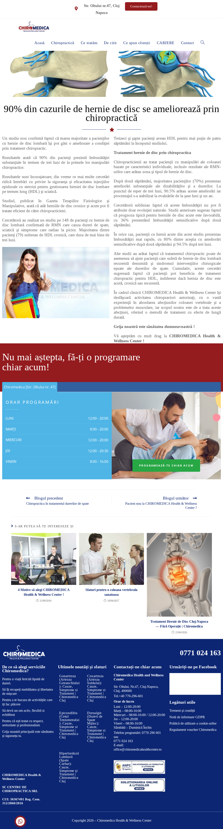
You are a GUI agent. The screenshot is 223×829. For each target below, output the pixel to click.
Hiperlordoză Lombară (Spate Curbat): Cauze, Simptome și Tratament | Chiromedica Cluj (69, 767)
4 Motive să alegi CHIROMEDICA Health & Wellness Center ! (44, 592)
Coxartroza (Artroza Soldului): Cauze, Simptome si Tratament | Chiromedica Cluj (96, 688)
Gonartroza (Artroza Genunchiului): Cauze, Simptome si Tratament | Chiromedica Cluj (69, 688)
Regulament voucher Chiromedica (192, 729)
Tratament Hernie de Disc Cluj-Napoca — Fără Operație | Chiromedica (179, 624)
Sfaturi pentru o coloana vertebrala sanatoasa (111, 592)
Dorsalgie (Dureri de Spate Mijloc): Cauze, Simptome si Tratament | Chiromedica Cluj (96, 727)
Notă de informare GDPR (187, 717)
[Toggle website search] (202, 43)
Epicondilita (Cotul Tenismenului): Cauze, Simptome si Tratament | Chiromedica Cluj (69, 725)
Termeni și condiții (182, 710)
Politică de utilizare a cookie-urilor (192, 723)
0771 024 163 (200, 653)
